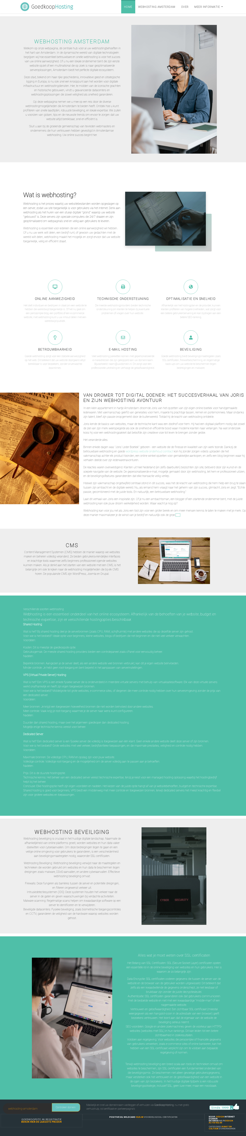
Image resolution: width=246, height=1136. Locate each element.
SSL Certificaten (173, 948)
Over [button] (185, 6)
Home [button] (128, 6)
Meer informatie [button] (207, 6)
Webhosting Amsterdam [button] (156, 6)
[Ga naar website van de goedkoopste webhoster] (224, 1106)
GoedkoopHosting (164, 1105)
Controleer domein (65, 1107)
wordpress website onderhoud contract (149, 451)
